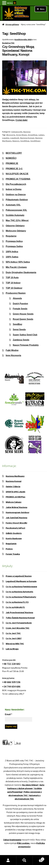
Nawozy (15, 141)
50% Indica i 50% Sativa (18, 262)
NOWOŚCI (11, 158)
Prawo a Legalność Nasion (19, 576)
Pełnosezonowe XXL (16, 210)
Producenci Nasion (16, 293)
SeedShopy (35, 141)
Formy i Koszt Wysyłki (16, 522)
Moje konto (8, 860)
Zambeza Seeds (21, 340)
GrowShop (32, 135)
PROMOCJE (12, 163)
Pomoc (9, 548)
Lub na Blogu (12, 648)
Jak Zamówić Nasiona (16, 517)
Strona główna (12, 24)
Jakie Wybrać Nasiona (16, 507)
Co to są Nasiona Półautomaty (21, 596)
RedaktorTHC (8, 43)
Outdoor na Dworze (16, 194)
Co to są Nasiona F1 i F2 (17, 602)
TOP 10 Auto (12, 277)
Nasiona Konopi (27, 138)
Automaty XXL (13, 205)
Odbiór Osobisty (14, 533)
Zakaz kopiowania (12, 839)
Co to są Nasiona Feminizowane (21, 586)
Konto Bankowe (14, 538)
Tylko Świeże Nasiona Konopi (20, 617)
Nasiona (26, 132)
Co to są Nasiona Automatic (19, 591)
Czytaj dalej (21, 120)
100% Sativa (12, 257)
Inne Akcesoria (13, 355)
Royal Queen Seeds (23, 319)
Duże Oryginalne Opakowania (21, 272)
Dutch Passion (20, 303)
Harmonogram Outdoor (17, 512)
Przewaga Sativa (14, 246)
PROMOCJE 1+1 (14, 168)
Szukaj (24, 860)
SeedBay (17, 324)
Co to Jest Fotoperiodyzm (19, 622)
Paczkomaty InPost (15, 528)
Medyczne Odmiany (16, 231)
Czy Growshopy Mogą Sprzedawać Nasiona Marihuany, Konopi (18, 50)
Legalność (14, 138)
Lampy (41, 135)
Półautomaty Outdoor (17, 199)
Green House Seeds (23, 314)
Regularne (11, 236)
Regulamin (11, 543)
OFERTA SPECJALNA (15, 491)
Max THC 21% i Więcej (17, 220)
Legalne (5, 138)
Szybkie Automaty (15, 215)
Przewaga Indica (14, 241)
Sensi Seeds (19, 329)
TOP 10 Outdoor (14, 288)
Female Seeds (20, 309)
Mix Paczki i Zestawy (16, 267)
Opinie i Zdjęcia (13, 486)
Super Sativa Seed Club (25, 335)
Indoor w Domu (14, 189)
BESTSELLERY (14, 153)
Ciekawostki (16, 132)
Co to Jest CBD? (14, 638)
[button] (4, 3)
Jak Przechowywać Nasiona (19, 612)
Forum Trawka (13, 554)
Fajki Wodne (12, 350)
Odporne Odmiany (15, 226)
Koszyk (38, 858)
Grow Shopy (21, 135)
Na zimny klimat (30, 784)
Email (8, 714)
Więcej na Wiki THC (15, 643)
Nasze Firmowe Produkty (26, 345)
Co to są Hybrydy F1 (15, 607)
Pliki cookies (23, 843)
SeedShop (24, 141)
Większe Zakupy (13, 502)
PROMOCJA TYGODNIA (18, 179)
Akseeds (17, 298)
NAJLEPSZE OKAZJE (17, 174)
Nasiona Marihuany (15, 476)
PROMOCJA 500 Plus (15, 496)
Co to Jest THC (13, 633)
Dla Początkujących (16, 184)
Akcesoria (10, 135)
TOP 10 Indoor (13, 283)
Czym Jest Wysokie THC (17, 628)
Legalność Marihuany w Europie (21, 581)
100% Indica (12, 251)
